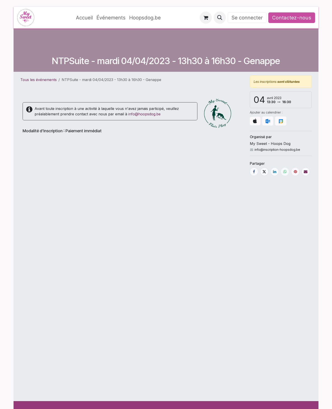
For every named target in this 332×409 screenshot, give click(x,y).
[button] (220, 18)
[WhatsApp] (285, 171)
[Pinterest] (295, 171)
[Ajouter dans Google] (280, 120)
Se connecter (247, 18)
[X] (264, 171)
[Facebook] (254, 171)
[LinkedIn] (275, 171)
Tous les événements (38, 79)
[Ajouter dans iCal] (255, 121)
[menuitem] (84, 17)
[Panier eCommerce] (206, 18)
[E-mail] (306, 171)
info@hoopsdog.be (144, 114)
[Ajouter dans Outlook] (267, 120)
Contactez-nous (291, 18)
